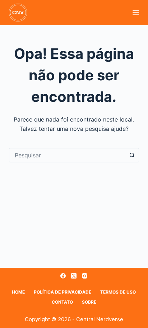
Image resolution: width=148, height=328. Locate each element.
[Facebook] (63, 276)
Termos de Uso (118, 292)
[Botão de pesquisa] (132, 155)
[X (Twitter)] (74, 276)
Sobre (89, 302)
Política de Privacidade (62, 292)
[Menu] (136, 12)
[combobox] (67, 155)
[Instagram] (84, 276)
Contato (62, 302)
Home (18, 292)
